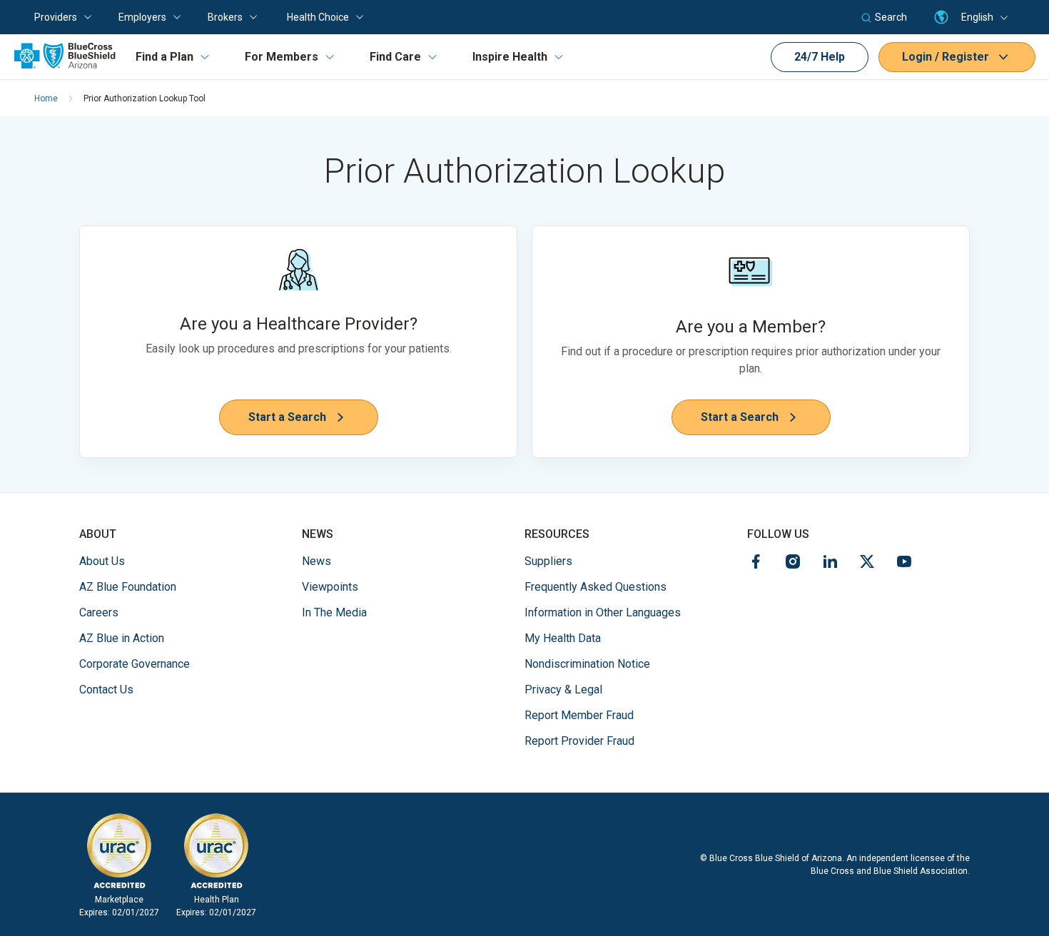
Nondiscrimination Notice (587, 664)
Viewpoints (330, 587)
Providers (55, 17)
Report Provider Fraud (579, 741)
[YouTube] (904, 564)
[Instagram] (792, 564)
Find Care (395, 56)
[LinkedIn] (829, 564)
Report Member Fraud (579, 715)
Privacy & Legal (563, 689)
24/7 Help (819, 56)
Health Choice (318, 17)
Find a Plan (164, 56)
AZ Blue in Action (121, 638)
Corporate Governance (134, 664)
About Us (102, 561)
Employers (142, 17)
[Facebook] (755, 564)
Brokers (225, 17)
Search (891, 17)
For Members (281, 56)
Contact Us (106, 689)
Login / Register (945, 56)
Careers (98, 612)
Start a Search (287, 417)
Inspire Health (509, 56)
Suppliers (548, 561)
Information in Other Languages (602, 612)
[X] (867, 564)
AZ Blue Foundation (127, 586)
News (316, 561)
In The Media (334, 612)
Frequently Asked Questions (595, 587)
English (977, 17)
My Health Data (562, 638)
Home (46, 98)
